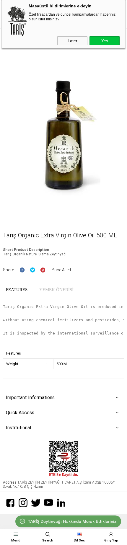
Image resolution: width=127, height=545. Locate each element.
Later (72, 40)
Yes (104, 40)
